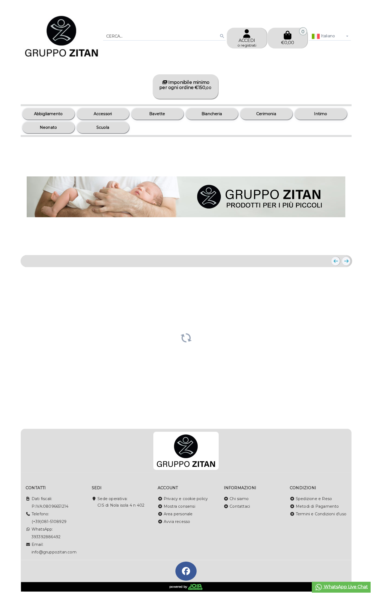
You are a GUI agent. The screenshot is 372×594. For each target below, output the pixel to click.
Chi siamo (239, 498)
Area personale (178, 514)
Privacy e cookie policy (186, 498)
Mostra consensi (179, 506)
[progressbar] (186, 337)
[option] (48, 114)
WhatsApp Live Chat (345, 586)
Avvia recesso (177, 521)
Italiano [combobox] (327, 35)
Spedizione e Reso (314, 498)
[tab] (322, 244)
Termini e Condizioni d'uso (321, 514)
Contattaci (240, 506)
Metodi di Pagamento (317, 506)
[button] (335, 244)
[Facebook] (186, 571)
